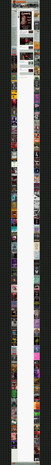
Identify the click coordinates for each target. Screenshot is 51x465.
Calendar (32, 9)
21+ (14, 34)
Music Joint (20, 9)
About (28, 1)
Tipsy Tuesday (13, 32)
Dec (24, 9)
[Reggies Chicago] (19, 3)
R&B (14, 28)
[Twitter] (35, 11)
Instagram (26, 45)
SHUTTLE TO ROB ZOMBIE (36, 39)
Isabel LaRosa (13, 21)
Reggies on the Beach (14, 44)
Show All (18, 9)
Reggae (15, 39)
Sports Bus (13, 37)
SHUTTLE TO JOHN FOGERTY (36, 33)
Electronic (13, 36)
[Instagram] (36, 11)
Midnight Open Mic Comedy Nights (15, 35)
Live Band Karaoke (14, 43)
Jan (25, 9)
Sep (22, 9)
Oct (23, 9)
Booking (18, 464)
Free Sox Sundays (13, 29)
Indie (15, 28)
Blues (12, 28)
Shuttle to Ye (35, 34)
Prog (16, 29)
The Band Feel (13, 14)
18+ (12, 27)
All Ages (13, 39)
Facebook (24, 45)
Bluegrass (13, 42)
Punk (12, 38)
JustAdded (13, 11)
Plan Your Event (20, 464)
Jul (29, 9)
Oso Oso (12, 22)
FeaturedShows (16, 11)
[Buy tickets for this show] (18, 15)
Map (33, 1)
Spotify (22, 45)
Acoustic (15, 45)
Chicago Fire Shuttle (14, 41)
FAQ (37, 1)
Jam (12, 30)
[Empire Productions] (18, 17)
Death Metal (13, 33)
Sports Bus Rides (38, 31)
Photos (31, 1)
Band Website (21, 45)
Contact (35, 1)
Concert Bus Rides (35, 31)
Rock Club (31, 9)
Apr (27, 9)
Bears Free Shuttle (14, 40)
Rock (12, 34)
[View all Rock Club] (18, 14)
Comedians (13, 45)
